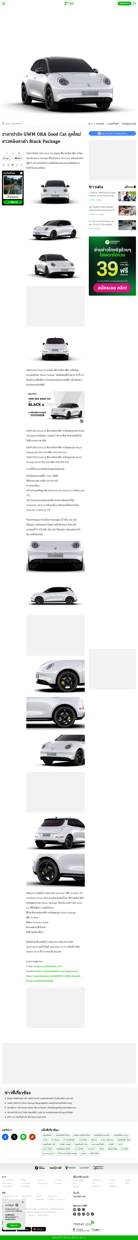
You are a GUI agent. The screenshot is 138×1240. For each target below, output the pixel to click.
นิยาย (111, 1183)
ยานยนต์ (103, 124)
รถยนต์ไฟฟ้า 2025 (49, 1144)
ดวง (74, 1183)
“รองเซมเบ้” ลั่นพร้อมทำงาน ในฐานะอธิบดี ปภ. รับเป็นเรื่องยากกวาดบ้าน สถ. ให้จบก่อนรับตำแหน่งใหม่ (102, 194)
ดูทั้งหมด (129, 187)
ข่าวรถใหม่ (72, 1140)
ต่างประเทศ (24, 1183)
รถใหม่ (85, 1149)
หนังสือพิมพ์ (96, 1180)
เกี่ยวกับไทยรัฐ (28, 1209)
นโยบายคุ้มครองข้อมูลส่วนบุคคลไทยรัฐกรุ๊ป (30, 1212)
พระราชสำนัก (7, 1180)
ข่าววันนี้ (106, 1149)
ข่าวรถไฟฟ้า (64, 1149)
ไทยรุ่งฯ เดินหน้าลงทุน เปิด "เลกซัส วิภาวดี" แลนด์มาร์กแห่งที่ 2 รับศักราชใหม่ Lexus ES (40, 1098)
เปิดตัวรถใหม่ (95, 1149)
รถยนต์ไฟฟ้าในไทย (61, 1135)
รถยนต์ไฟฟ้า (116, 124)
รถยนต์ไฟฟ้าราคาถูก (114, 1135)
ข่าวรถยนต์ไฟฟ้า (59, 1140)
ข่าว (94, 124)
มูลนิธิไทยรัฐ (40, 1209)
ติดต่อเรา (28, 1215)
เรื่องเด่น (82, 1140)
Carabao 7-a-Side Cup (54, 1199)
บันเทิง (127, 1180)
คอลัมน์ (111, 1180)
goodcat (71, 1153)
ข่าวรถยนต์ (46, 1140)
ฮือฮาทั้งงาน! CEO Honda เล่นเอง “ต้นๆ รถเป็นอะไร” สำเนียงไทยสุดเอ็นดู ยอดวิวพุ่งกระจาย (41, 1108)
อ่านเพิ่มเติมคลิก (10, 1216)
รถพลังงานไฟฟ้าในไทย (78, 1135)
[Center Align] (22, 1202)
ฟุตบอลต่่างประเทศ (9, 1196)
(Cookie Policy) (10, 1219)
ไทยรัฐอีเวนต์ (78, 1196)
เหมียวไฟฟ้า (82, 1153)
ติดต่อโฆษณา (39, 1215)
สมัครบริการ (125, 3)
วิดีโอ (127, 1183)
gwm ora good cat (120, 1149)
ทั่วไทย (91, 228)
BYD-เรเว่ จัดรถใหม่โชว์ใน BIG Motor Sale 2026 (26, 1117)
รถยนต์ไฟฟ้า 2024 (80, 1144)
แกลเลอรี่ (37, 1199)
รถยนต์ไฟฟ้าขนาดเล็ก (96, 1135)
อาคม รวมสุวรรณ (95, 1140)
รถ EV (117, 1144)
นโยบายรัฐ (6, 1183)
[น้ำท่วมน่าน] (13, 185)
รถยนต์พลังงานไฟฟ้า (49, 1149)
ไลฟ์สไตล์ (95, 1186)
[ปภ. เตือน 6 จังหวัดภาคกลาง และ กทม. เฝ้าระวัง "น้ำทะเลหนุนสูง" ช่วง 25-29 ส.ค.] (127, 225)
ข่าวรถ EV (75, 1149)
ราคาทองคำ (6, 1186)
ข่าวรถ (127, 1135)
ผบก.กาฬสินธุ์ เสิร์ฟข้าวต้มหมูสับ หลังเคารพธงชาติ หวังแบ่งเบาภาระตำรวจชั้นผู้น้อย (102, 209)
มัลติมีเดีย (112, 1186)
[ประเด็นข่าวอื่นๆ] (21, 173)
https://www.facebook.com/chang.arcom (57, 971)
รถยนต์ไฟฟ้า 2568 (111, 1140)
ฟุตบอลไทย (25, 1196)
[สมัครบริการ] (112, 266)
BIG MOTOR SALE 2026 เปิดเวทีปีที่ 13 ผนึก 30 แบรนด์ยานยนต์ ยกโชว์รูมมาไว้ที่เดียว (40, 1112)
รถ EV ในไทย (127, 1144)
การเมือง (92, 200)
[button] (4, 165)
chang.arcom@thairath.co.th (47, 966)
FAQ (62, 1209)
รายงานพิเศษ (78, 1180)
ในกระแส (40, 1180)
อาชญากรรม (93, 214)
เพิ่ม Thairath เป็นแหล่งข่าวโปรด (114, 133)
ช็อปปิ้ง (76, 1193)
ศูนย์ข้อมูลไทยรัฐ (53, 1209)
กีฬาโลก (5, 1199)
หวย (93, 1183)
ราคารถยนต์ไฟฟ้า (96, 1144)
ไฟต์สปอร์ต (49, 1196)
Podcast (76, 1186)
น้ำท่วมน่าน (13, 197)
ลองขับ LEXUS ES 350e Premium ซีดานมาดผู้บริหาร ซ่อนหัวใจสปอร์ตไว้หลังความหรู (39, 1103)
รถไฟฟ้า (108, 1144)
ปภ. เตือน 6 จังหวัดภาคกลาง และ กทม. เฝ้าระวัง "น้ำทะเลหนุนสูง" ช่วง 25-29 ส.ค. (101, 223)
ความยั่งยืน (24, 1186)
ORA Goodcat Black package (53, 1153)
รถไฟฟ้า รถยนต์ (64, 1144)
